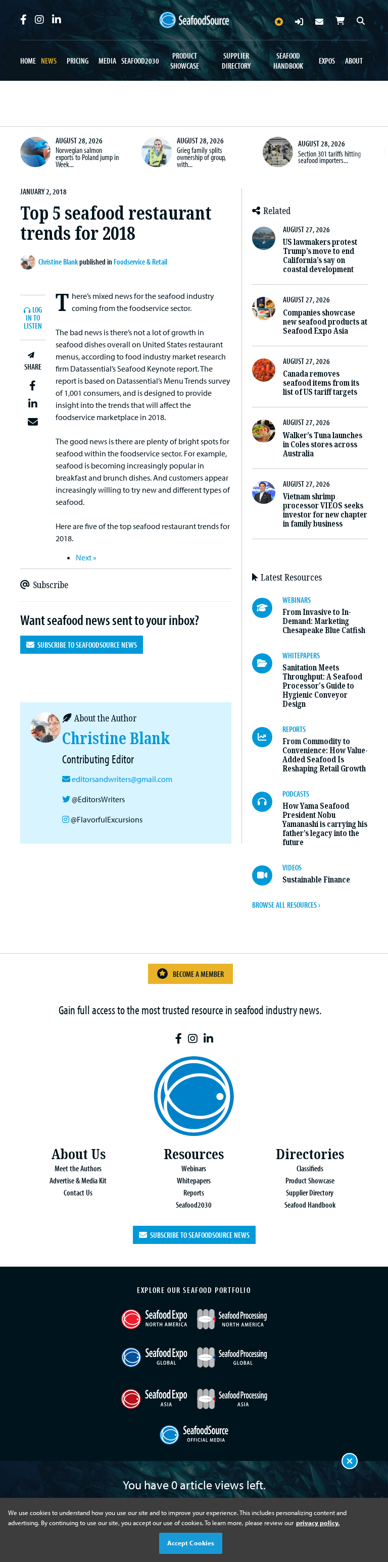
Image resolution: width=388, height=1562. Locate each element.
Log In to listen (33, 318)
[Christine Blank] (29, 262)
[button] (32, 386)
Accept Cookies (191, 1543)
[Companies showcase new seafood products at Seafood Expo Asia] (263, 308)
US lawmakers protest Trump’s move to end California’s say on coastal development (320, 255)
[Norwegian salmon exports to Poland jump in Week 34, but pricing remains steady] (35, 152)
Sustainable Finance (316, 880)
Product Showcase (184, 60)
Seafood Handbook (288, 60)
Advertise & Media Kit (78, 1180)
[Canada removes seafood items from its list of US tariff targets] (263, 370)
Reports (193, 1192)
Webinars (193, 1168)
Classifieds (310, 1168)
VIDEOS (292, 867)
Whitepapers (194, 1180)
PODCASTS (295, 794)
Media (107, 61)
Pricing (77, 61)
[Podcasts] (267, 802)
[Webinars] (267, 608)
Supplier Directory (236, 60)
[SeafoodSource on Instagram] (39, 20)
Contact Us (78, 1192)
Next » (86, 557)
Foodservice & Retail (140, 261)
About (354, 61)
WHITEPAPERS (301, 655)
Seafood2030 (140, 61)
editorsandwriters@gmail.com (122, 779)
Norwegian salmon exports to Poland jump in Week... (87, 157)
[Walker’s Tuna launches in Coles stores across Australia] (263, 431)
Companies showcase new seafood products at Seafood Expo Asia (325, 322)
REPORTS (294, 729)
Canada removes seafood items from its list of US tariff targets (321, 383)
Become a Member (198, 974)
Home (28, 61)
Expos (327, 61)
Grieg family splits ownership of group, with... (201, 157)
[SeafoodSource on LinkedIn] (56, 20)
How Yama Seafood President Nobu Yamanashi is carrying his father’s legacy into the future (324, 824)
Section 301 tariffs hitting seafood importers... (329, 157)
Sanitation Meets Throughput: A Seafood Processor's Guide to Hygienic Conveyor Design (322, 686)
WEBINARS (296, 600)
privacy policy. (318, 1523)
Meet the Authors (78, 1168)
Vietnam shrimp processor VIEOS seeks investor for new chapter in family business (325, 510)
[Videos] (267, 875)
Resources (194, 1154)
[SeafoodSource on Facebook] (23, 20)
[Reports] (267, 737)
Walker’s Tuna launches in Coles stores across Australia (322, 444)
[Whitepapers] (267, 663)
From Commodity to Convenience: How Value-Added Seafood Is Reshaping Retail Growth (325, 755)
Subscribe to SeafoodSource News (85, 645)
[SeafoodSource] (194, 20)
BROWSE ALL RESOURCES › (286, 905)
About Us (78, 1154)
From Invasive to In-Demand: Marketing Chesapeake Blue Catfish (323, 621)
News (49, 61)
